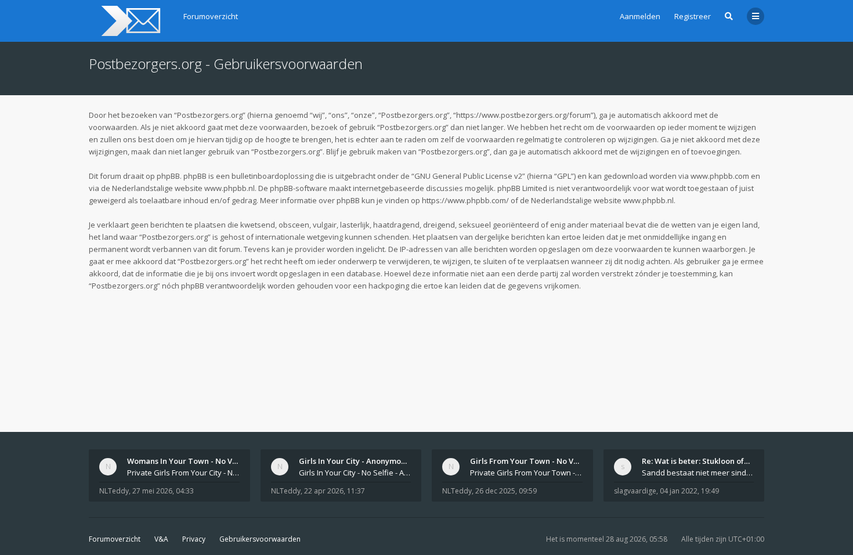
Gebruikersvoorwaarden (260, 539)
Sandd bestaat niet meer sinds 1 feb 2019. (698, 472)
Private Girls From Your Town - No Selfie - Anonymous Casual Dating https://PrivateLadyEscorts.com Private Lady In (526, 472)
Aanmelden (640, 16)
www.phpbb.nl (229, 188)
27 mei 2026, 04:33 (163, 491)
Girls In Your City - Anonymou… (355, 461)
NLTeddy (114, 491)
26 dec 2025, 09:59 (506, 491)
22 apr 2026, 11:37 (334, 491)
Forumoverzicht (114, 539)
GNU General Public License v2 (468, 176)
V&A (161, 539)
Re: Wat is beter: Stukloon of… (696, 461)
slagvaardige (635, 491)
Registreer (692, 16)
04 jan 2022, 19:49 (689, 491)
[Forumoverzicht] (129, 21)
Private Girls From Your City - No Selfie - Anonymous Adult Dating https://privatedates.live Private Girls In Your (183, 472)
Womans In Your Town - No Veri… (187, 461)
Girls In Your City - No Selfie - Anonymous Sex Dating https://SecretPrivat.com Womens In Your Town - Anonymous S (355, 472)
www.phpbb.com (720, 176)
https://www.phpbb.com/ (465, 200)
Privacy (193, 539)
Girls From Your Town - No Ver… (528, 461)
